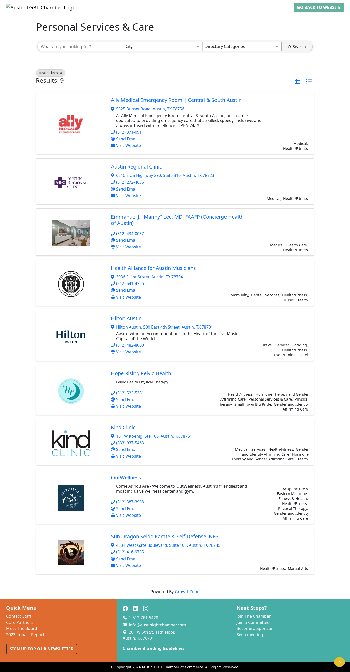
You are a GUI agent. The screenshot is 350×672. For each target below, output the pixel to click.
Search (299, 46)
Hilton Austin (126, 318)
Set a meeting (249, 634)
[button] (297, 82)
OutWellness (126, 477)
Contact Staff (18, 616)
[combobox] (162, 46)
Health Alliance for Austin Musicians (153, 268)
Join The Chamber (253, 616)
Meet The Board (21, 628)
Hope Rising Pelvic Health (141, 373)
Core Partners (19, 622)
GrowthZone (187, 591)
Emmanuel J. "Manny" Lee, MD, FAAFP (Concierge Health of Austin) (177, 219)
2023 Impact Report (25, 634)
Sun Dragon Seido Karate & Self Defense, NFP (164, 536)
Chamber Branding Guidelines (153, 648)
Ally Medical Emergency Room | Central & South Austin (176, 100)
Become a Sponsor (254, 628)
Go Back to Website (319, 7)
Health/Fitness (49, 73)
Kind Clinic (123, 427)
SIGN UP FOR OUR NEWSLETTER (42, 649)
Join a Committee (253, 622)
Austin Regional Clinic (136, 166)
